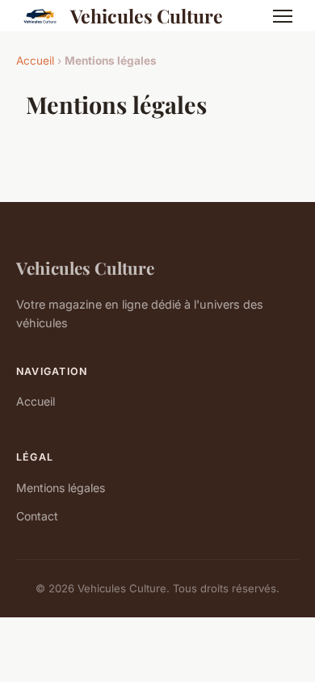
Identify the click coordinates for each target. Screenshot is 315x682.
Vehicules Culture (146, 15)
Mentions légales (60, 488)
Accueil (35, 60)
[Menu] (283, 16)
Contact (37, 516)
